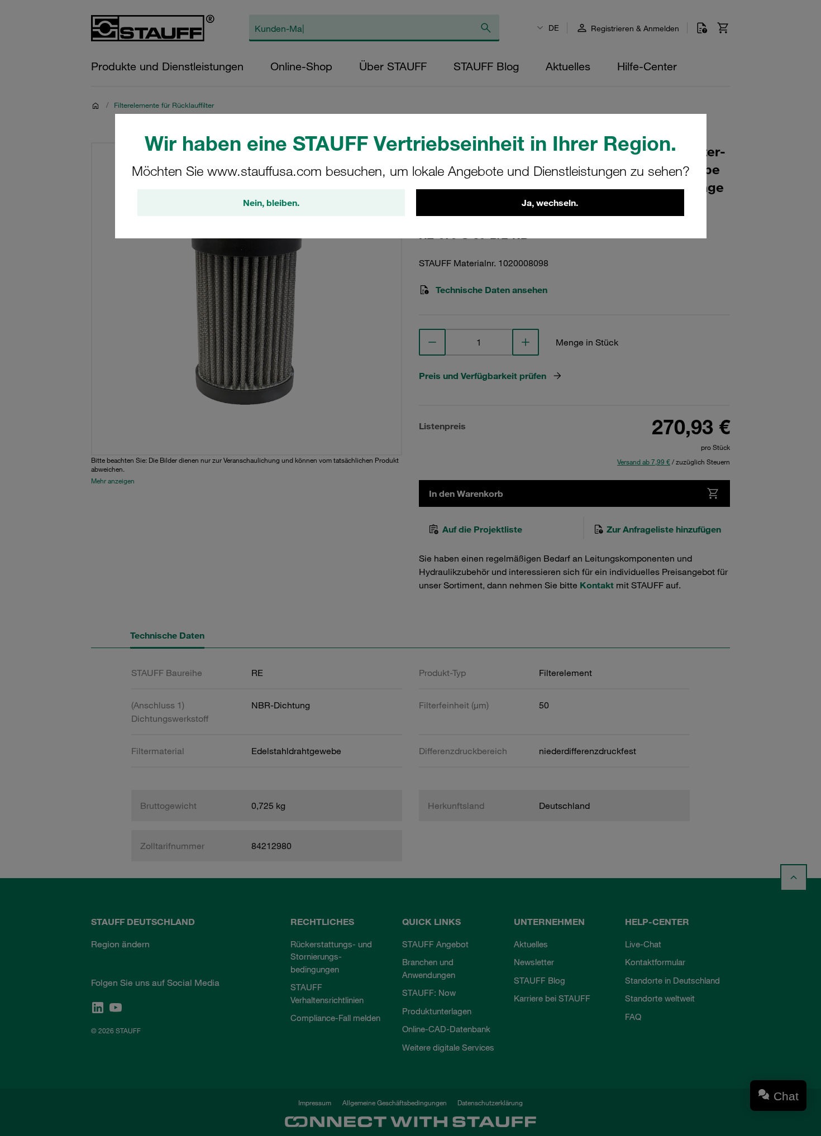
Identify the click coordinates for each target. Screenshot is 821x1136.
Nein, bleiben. (271, 202)
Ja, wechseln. (550, 202)
